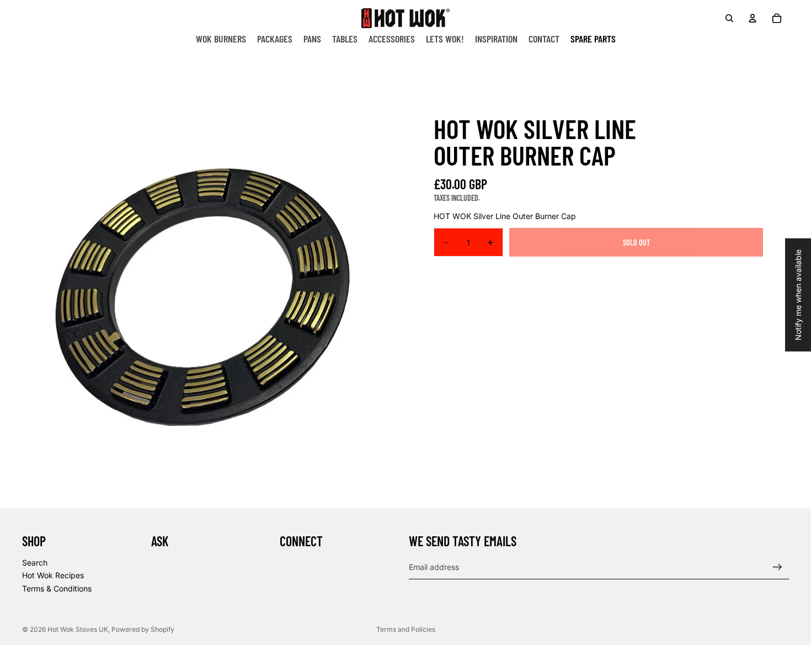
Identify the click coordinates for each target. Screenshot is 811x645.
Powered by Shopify (142, 629)
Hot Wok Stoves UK (77, 629)
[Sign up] (777, 567)
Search (34, 562)
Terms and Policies (405, 629)
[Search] (729, 18)
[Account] (752, 18)
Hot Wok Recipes (53, 575)
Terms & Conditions (57, 588)
